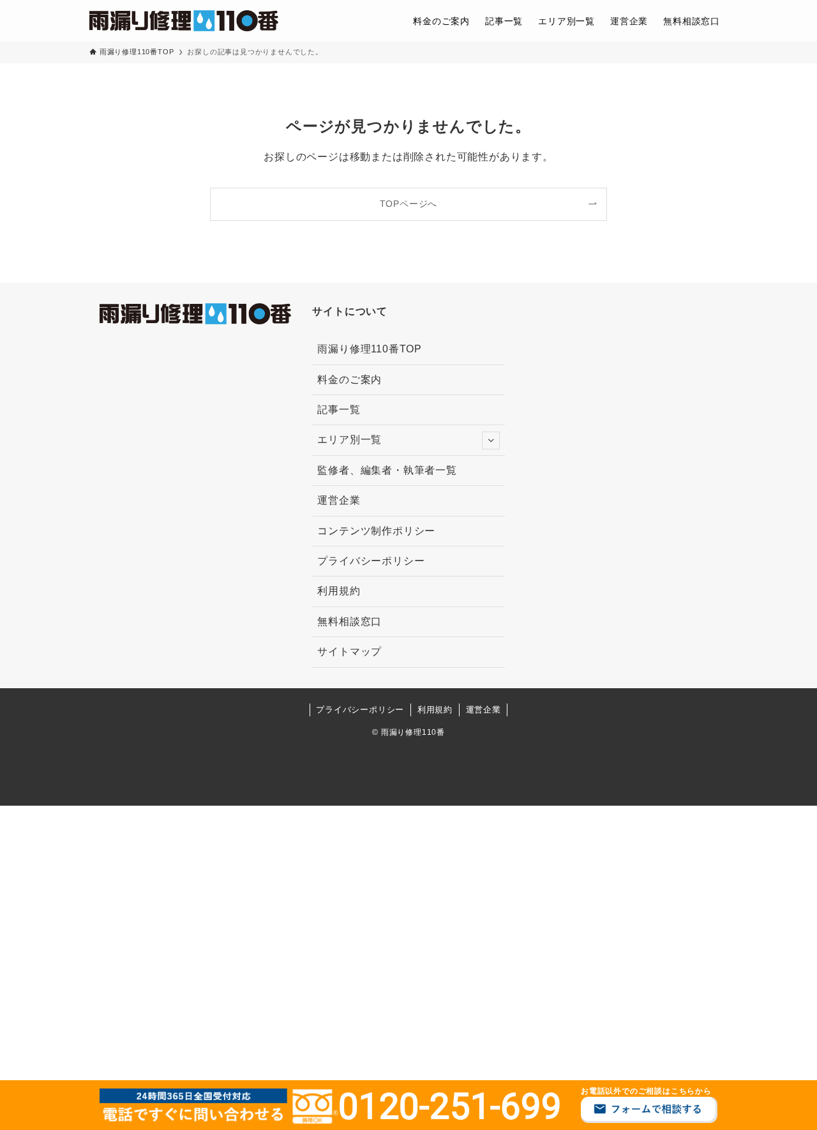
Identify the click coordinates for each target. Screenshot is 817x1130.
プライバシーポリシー (370, 560)
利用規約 (338, 590)
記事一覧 (338, 409)
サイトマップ (349, 651)
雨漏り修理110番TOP (369, 348)
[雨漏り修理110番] (183, 20)
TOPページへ (409, 204)
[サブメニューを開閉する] (491, 440)
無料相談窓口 (349, 621)
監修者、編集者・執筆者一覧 (386, 470)
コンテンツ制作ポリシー (376, 530)
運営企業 (338, 500)
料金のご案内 (349, 379)
